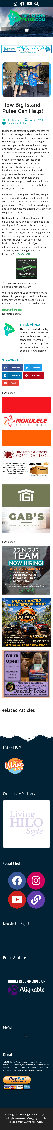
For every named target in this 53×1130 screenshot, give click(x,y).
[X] (26, 480)
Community (12, 123)
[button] (26, 30)
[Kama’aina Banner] (26, 52)
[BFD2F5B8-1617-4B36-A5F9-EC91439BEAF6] (26, 645)
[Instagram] (15, 4)
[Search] (36, 4)
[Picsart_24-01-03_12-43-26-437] (26, 445)
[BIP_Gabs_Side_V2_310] (26, 531)
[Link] (36, 900)
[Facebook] (22, 4)
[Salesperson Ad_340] (26, 593)
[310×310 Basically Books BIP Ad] (26, 696)
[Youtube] (29, 4)
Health (22, 123)
